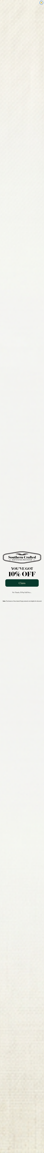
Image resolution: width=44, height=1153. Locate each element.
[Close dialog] (41, 2)
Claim (22, 583)
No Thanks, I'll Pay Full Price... (22, 592)
